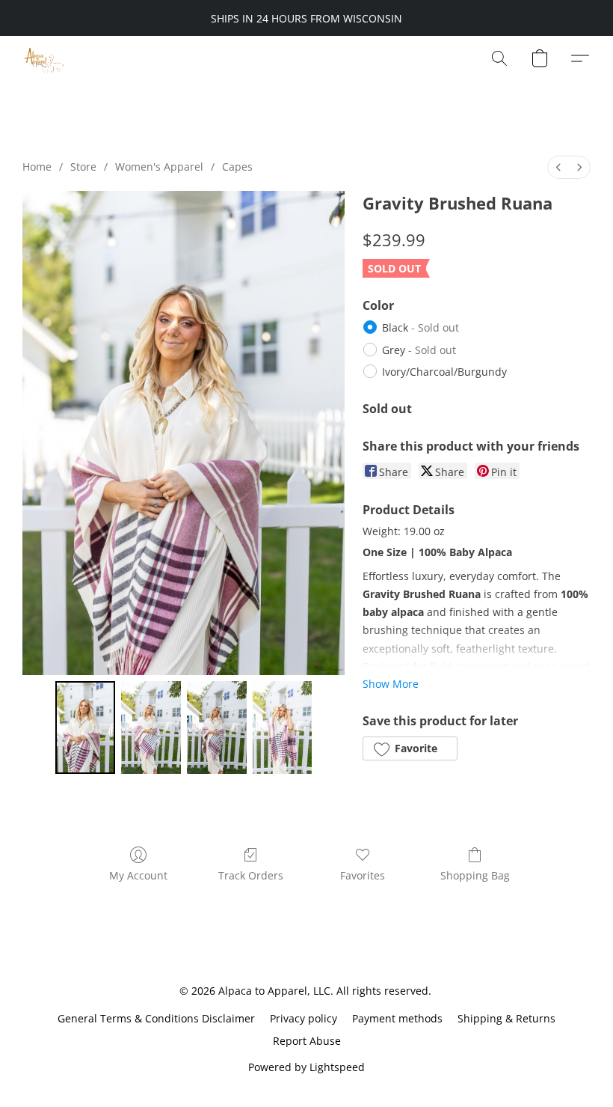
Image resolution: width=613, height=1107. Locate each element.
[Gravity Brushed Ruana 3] (282, 727)
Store (83, 166)
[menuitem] (558, 167)
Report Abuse (307, 1041)
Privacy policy (303, 1018)
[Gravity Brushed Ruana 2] (217, 727)
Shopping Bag (475, 875)
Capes (237, 166)
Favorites (362, 875)
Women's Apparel (159, 166)
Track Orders (250, 875)
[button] (44, 58)
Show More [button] (391, 684)
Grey (419, 350)
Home (37, 166)
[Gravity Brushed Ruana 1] (151, 727)
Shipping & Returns (506, 1018)
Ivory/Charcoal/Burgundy (444, 372)
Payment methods (397, 1018)
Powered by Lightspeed (306, 1067)
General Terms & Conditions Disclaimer (156, 1018)
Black (420, 327)
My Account (138, 875)
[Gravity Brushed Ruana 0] (85, 727)
